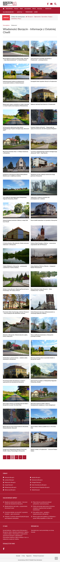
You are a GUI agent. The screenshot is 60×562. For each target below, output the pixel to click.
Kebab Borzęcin (36, 489)
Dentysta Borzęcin (9, 477)
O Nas (23, 555)
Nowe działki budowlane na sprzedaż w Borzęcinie (44, 220)
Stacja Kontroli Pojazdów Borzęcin (41, 487)
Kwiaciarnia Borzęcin (37, 480)
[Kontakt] (51, 4)
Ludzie (36, 12)
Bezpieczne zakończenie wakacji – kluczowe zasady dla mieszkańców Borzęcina (16, 503)
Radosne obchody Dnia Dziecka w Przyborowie (43, 104)
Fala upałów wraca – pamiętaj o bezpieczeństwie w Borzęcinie (41, 513)
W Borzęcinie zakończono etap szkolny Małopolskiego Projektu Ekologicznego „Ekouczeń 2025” (16, 129)
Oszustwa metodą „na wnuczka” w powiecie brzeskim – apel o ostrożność (16, 513)
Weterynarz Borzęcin (10, 482)
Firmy (21, 8)
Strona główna (6, 25)
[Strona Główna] (3, 8)
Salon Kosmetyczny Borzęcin (39, 485)
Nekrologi (48, 8)
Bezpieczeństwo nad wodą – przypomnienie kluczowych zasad (16, 507)
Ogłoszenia (27, 8)
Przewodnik (29, 12)
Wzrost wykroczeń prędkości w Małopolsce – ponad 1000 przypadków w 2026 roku (44, 517)
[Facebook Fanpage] (47, 4)
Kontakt (33, 532)
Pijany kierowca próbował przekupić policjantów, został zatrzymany (42, 503)
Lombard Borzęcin (9, 480)
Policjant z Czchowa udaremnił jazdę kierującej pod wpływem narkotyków (17, 517)
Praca (34, 8)
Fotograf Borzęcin (36, 482)
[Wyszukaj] (55, 4)
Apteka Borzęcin (36, 477)
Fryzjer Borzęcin (9, 485)
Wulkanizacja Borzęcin (10, 487)
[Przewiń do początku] (56, 558)
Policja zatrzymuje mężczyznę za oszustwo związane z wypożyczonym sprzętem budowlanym (44, 508)
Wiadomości (9, 8)
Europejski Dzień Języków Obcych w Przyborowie (44, 81)
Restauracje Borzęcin (10, 489)
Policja (16, 8)
